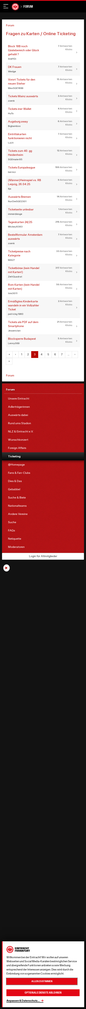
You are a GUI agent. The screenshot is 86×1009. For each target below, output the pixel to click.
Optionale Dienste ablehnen (43, 992)
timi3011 (12, 293)
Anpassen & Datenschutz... (23, 1000)
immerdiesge (15, 213)
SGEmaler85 (15, 159)
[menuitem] (43, 399)
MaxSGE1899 (15, 88)
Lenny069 (13, 343)
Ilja (9, 188)
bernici (12, 171)
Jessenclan (14, 330)
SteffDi (12, 58)
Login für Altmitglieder (43, 556)
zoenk (11, 100)
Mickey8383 (15, 226)
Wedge (12, 71)
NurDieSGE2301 (17, 201)
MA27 (11, 259)
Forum (28, 6)
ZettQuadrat (15, 276)
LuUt (11, 142)
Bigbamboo (14, 125)
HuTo (11, 113)
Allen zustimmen (41, 981)
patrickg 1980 (15, 313)
